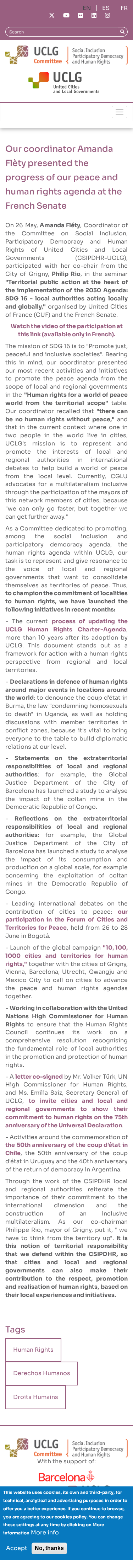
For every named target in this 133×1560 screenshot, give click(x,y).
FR (124, 8)
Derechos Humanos (41, 1373)
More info (45, 1532)
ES (106, 8)
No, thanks (49, 1548)
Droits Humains (35, 1397)
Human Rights (33, 1349)
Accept (16, 1548)
